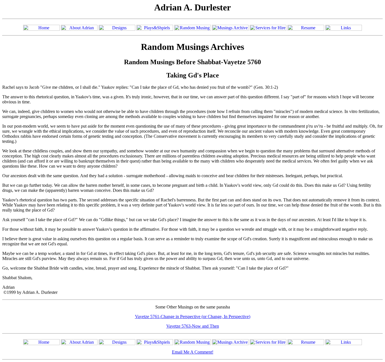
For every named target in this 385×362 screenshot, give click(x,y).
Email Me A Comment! (192, 352)
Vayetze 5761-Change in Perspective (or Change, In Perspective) (192, 316)
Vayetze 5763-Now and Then (192, 326)
